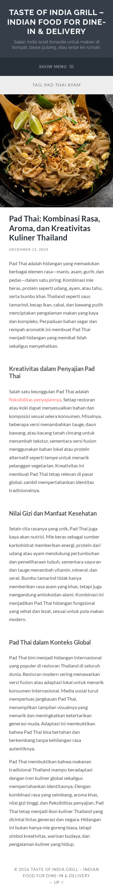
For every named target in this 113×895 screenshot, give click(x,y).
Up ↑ (59, 882)
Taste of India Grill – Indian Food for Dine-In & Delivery (56, 22)
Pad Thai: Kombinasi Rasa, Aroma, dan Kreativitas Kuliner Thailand (54, 228)
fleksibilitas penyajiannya (35, 399)
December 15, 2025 (29, 249)
